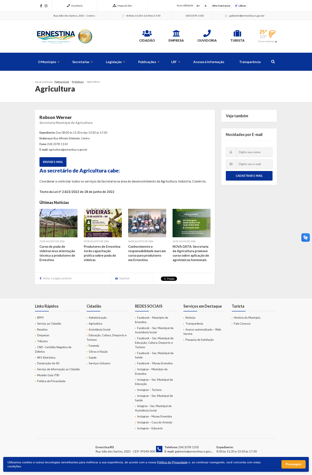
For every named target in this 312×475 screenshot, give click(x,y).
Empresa (176, 40)
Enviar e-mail (53, 162)
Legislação (114, 62)
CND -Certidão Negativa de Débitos (53, 349)
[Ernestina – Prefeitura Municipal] (64, 36)
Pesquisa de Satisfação (200, 339)
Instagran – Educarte (150, 428)
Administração (98, 317)
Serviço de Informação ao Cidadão (58, 369)
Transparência (250, 62)
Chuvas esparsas (266, 41)
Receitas (42, 329)
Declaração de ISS (48, 363)
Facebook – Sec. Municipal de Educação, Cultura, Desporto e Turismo (154, 342)
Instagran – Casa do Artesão (154, 422)
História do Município (247, 317)
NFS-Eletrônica (46, 357)
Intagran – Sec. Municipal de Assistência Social (153, 408)
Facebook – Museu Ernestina (155, 363)
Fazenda (94, 345)
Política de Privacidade (51, 381)
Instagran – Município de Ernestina (151, 371)
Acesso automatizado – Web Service (202, 332)
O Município (47, 62)
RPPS (40, 317)
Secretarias (80, 62)
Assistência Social (99, 329)
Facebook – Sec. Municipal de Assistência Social (154, 330)
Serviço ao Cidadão (49, 323)
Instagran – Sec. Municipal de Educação (154, 382)
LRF (174, 62)
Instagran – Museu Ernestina (154, 416)
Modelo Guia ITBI (48, 375)
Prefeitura (78, 81)
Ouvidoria (77, 5)
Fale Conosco (242, 323)
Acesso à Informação (208, 62)
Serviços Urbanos (99, 363)
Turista (237, 40)
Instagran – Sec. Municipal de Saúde (154, 398)
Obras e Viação (98, 351)
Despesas (43, 335)
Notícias (190, 317)
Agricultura (95, 323)
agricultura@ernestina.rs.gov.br (68, 149)
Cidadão (147, 40)
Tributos (42, 341)
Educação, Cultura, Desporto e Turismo (106, 337)
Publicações (147, 62)
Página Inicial (62, 81)
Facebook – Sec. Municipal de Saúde (154, 355)
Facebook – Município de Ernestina (151, 320)
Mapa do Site (125, 5)
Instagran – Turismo (149, 390)
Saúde (92, 357)
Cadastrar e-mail (249, 175)
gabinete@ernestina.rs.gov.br (194, 451)
